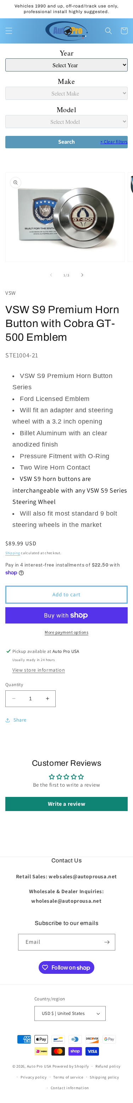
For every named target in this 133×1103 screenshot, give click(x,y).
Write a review (66, 804)
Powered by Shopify (70, 1066)
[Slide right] (82, 275)
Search (66, 141)
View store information (38, 670)
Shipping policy (104, 1077)
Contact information (70, 1087)
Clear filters (114, 142)
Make (66, 81)
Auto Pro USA (39, 1066)
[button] (9, 31)
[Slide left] (51, 275)
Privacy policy (34, 1077)
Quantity (14, 685)
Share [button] (20, 720)
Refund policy (108, 1066)
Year (66, 53)
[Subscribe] (107, 942)
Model (67, 109)
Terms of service (68, 1077)
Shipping (12, 553)
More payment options (66, 632)
